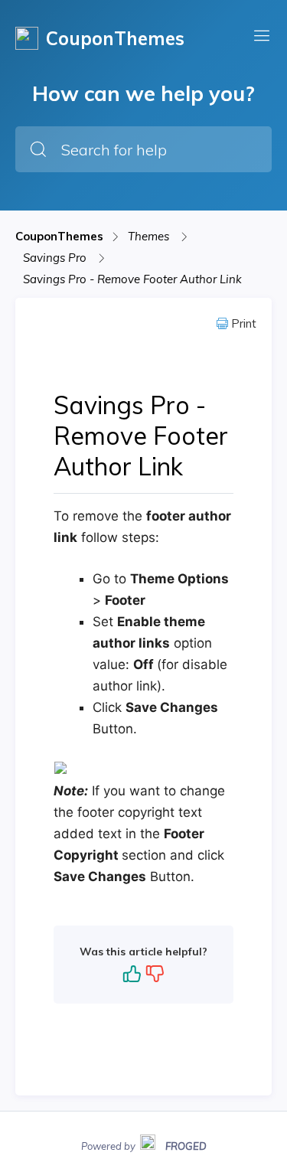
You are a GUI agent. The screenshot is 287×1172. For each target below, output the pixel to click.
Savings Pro (56, 257)
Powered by (144, 1144)
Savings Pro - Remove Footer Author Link (132, 279)
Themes (150, 236)
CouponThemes (59, 236)
